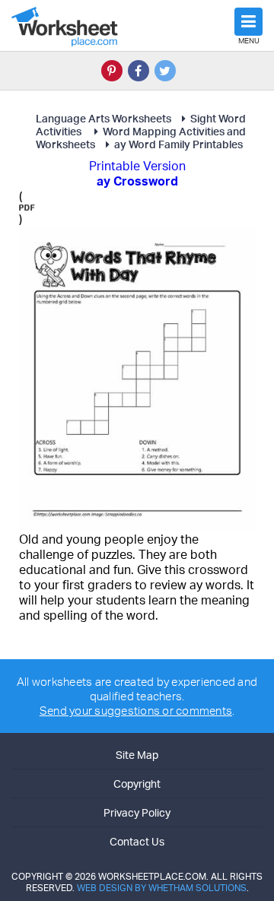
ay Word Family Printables (178, 144)
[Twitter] (165, 70)
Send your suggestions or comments (136, 710)
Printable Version (137, 165)
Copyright (137, 783)
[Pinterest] (112, 70)
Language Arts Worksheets (103, 118)
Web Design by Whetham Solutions (162, 887)
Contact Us (137, 841)
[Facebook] (138, 70)
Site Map (137, 754)
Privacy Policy (137, 812)
